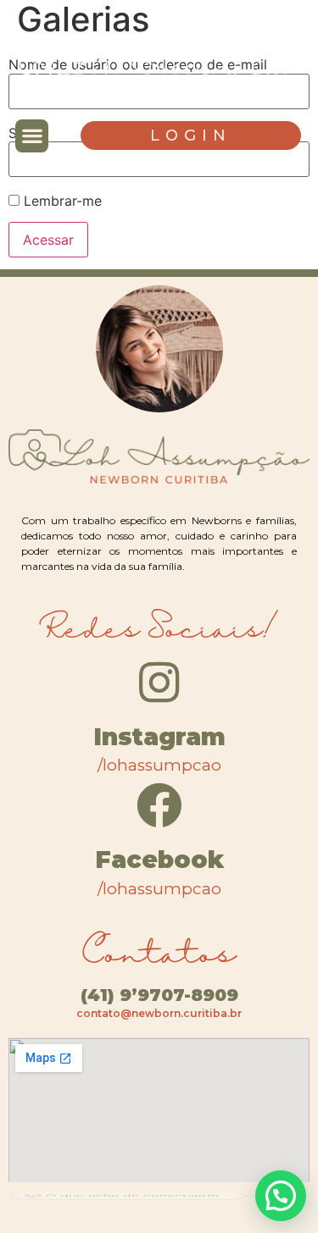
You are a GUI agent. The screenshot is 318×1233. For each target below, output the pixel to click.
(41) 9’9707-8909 (159, 995)
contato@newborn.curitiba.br (159, 1013)
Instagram (159, 736)
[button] (31, 135)
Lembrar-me (61, 200)
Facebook (159, 859)
